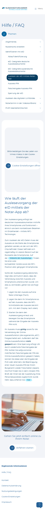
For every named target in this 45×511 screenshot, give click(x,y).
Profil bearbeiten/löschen (17, 108)
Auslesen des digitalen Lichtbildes (20, 98)
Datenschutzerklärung (11, 486)
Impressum (7, 502)
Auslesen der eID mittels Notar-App (22, 77)
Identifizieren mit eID (15, 52)
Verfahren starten (25, 448)
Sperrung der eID (15, 93)
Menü (40, 9)
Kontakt (5, 480)
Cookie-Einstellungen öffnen (26, 166)
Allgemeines (11, 42)
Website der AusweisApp (20, 258)
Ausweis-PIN (13, 83)
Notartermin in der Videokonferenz (21, 103)
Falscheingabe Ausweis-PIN (20, 88)
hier (28, 380)
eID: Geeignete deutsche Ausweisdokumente (18, 63)
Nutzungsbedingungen (12, 491)
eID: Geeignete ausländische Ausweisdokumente (20, 70)
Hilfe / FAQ (6, 472)
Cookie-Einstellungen (11, 497)
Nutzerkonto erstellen (15, 47)
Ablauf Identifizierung (17, 57)
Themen (12, 34)
